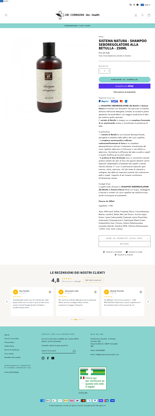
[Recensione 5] (80, 319)
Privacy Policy (9, 342)
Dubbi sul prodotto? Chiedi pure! (124, 238)
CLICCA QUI (83, 393)
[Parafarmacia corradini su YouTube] (53, 358)
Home (101, 36)
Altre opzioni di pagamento (124, 91)
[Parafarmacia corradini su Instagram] (43, 358)
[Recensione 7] (83, 319)
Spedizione (112, 56)
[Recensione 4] (78, 319)
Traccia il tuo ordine (12, 338)
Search (7, 335)
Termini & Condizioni (12, 350)
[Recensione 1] (71, 319)
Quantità (103, 66)
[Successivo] (148, 301)
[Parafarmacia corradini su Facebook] (48, 358)
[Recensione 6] (81, 319)
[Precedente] (7, 301)
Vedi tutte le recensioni (93, 280)
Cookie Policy (9, 346)
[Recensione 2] (73, 319)
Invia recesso (9, 353)
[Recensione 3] (75, 319)
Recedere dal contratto (12, 357)
